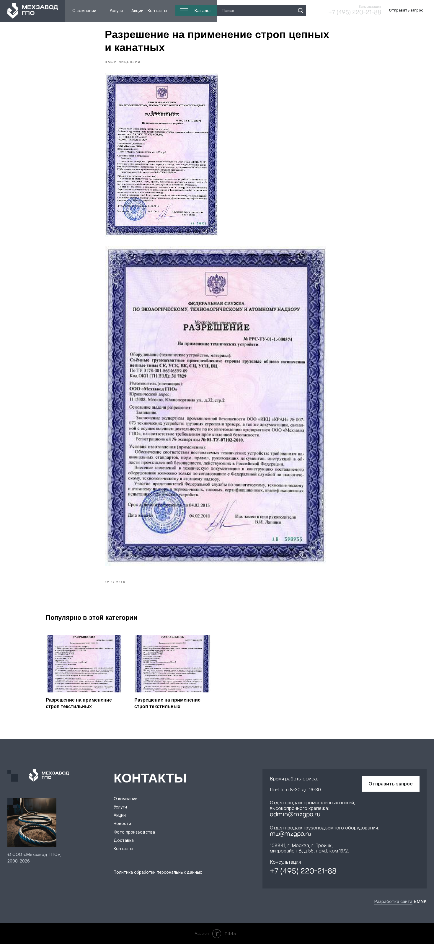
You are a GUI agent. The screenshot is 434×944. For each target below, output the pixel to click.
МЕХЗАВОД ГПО (40, 11)
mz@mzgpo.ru (290, 834)
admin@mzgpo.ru (295, 815)
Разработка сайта (393, 901)
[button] (406, 10)
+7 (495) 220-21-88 (354, 13)
